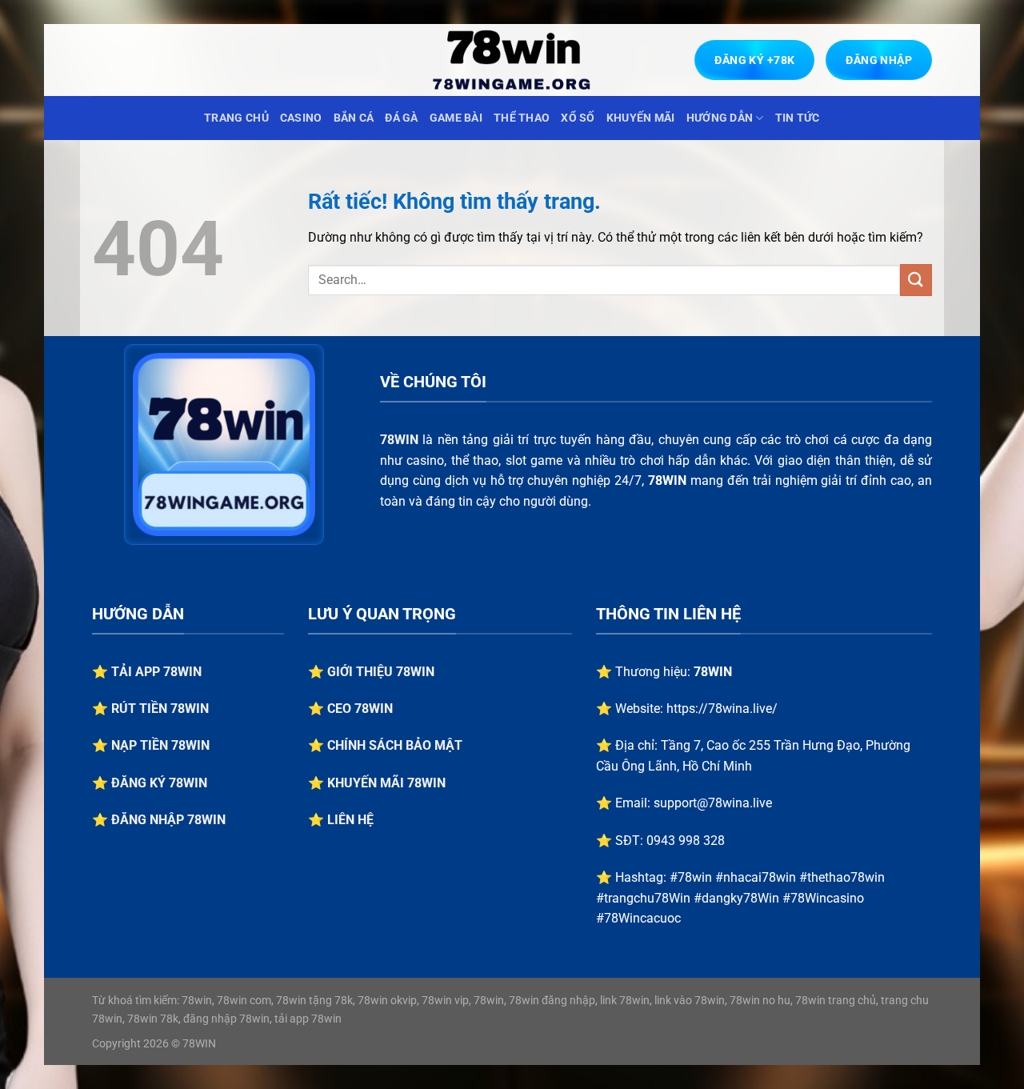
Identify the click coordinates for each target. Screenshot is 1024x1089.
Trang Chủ (236, 118)
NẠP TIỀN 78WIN (160, 745)
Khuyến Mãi (640, 118)
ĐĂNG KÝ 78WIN (159, 783)
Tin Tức (797, 118)
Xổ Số (577, 118)
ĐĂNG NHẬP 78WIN (168, 819)
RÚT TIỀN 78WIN (160, 708)
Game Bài (456, 118)
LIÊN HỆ (350, 819)
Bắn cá (354, 118)
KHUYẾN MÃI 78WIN (386, 783)
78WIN (399, 439)
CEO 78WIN (360, 708)
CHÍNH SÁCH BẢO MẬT (394, 745)
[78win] (512, 60)
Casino (301, 118)
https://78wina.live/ (722, 708)
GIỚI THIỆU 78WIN (380, 671)
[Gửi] (916, 279)
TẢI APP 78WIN (156, 671)
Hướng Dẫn (720, 118)
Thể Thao (522, 118)
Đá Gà (401, 118)
